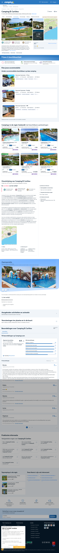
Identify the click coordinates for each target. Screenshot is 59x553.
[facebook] (42, 542)
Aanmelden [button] (53, 516)
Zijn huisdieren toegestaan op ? (47, 457)
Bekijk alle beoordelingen (52, 43)
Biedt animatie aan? (8, 463)
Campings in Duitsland (35, 535)
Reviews (28, 16)
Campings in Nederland (35, 537)
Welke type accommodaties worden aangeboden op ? (8, 451)
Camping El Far (25, 142)
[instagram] (44, 542)
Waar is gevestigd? (9, 442)
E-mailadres (5, 515)
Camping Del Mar (25, 166)
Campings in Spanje (34, 529)
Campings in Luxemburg (35, 533)
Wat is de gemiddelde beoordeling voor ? (28, 443)
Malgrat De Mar (27, 168)
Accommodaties (9, 16)
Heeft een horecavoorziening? (27, 450)
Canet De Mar (8, 143)
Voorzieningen (22, 16)
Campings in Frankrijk (35, 525)
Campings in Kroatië (34, 531)
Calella (26, 143)
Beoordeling (4, 331)
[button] (2, 549)
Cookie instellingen (7, 547)
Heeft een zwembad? (46, 442)
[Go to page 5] (11, 164)
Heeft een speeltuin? (46, 450)
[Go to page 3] (48, 164)
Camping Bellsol (6, 166)
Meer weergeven (13, 50)
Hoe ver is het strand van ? (27, 457)
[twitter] (47, 542)
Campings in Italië (34, 527)
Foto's (3, 16)
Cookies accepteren (19, 547)
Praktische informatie (35, 16)
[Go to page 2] (9, 164)
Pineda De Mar (46, 143)
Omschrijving (15, 16)
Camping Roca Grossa (45, 166)
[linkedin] (49, 542)
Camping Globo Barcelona (8, 142)
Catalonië (4, 143)
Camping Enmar (44, 142)
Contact (18, 525)
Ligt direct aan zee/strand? (8, 457)
